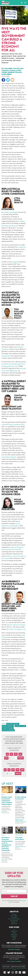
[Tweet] (8, 80)
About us (14, 912)
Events (14, 939)
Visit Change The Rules (14, 961)
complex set (22, 247)
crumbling (21, 221)
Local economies (8, 730)
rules (16, 226)
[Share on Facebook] (4, 80)
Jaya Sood (4, 811)
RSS (15, 969)
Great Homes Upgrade (9, 457)
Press (14, 937)
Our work (14, 914)
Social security (7, 726)
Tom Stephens (19, 846)
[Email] (13, 80)
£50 (20, 754)
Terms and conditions (8, 968)
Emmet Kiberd (7, 74)
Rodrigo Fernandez (20, 821)
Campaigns (14, 936)
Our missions (14, 915)
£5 (7, 754)
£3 (5, 769)
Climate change (7, 728)
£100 (6, 758)
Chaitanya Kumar (9, 70)
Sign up (14, 896)
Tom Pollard (18, 68)
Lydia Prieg (8, 68)
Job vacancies (14, 920)
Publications (18, 835)
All (14, 930)
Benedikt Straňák (15, 72)
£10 (11, 754)
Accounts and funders (14, 919)
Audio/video (14, 934)
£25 (16, 754)
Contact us (14, 922)
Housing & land (20, 726)
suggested (16, 262)
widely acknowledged (11, 212)
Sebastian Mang (19, 819)
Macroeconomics (13, 723)
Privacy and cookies (20, 968)
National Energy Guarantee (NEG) (13, 424)
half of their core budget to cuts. (16, 629)
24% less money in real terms (16, 625)
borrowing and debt (8, 226)
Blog (3, 23)
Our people (14, 917)
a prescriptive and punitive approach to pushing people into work (14, 364)
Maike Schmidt (19, 820)
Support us (14, 923)
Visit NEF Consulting (14, 949)
